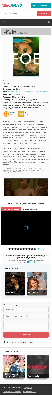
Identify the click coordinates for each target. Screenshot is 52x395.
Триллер (35, 92)
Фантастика (43, 92)
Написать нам (29, 392)
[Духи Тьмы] (15, 283)
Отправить (26, 335)
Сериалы (28, 388)
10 (34, 249)
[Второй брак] (37, 283)
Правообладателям (12, 392)
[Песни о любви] (38, 366)
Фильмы (11, 92)
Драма (18, 92)
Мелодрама (26, 92)
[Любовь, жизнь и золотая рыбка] (14, 366)
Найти (44, 13)
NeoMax (10, 342)
